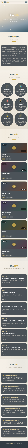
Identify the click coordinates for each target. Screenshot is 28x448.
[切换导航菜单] (26, 2)
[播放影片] (14, 148)
